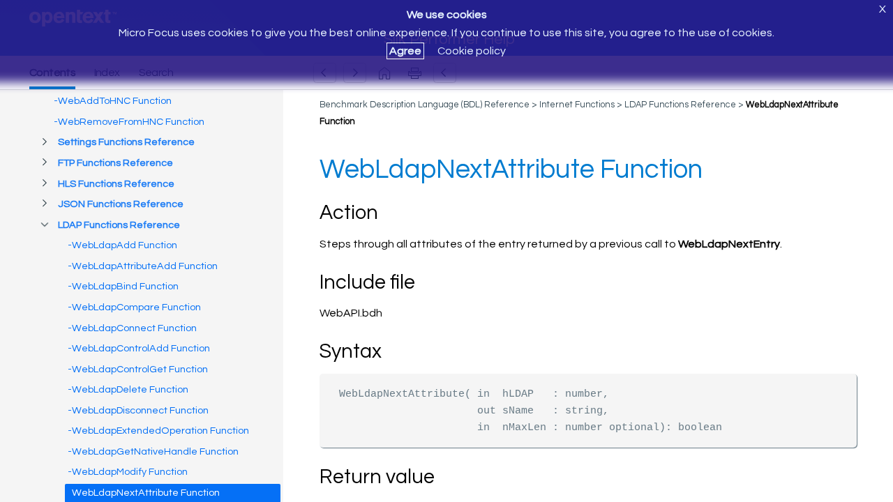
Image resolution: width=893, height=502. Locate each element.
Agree (405, 50)
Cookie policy (471, 50)
